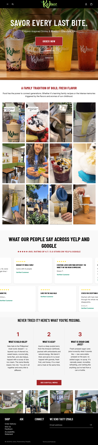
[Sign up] (90, 424)
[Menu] (7, 4)
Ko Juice (13, 441)
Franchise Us (49, 50)
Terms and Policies (49, 442)
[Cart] (91, 4)
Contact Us (49, 58)
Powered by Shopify (23, 441)
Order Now (49, 41)
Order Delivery (10, 424)
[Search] (12, 4)
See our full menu (49, 383)
